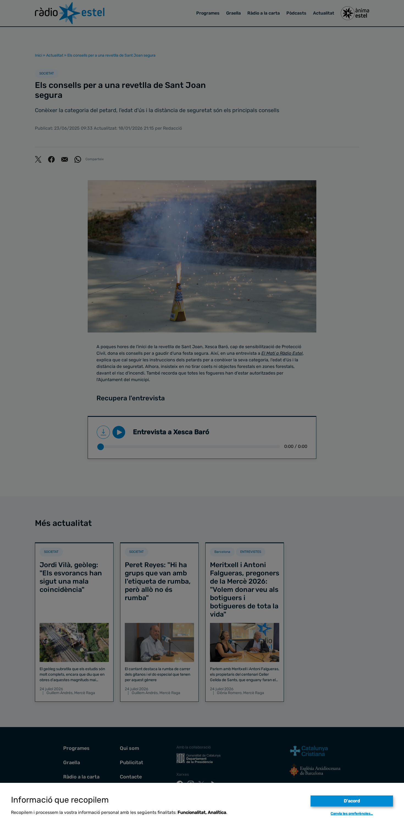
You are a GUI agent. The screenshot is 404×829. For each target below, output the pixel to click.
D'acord (352, 800)
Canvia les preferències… (352, 813)
